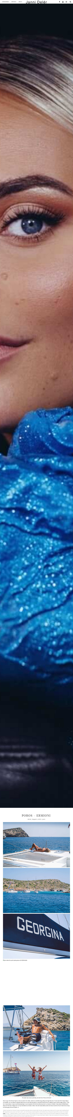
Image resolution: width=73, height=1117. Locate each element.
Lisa (61, 1102)
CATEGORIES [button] (5, 2)
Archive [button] (13, 2)
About (20, 2)
